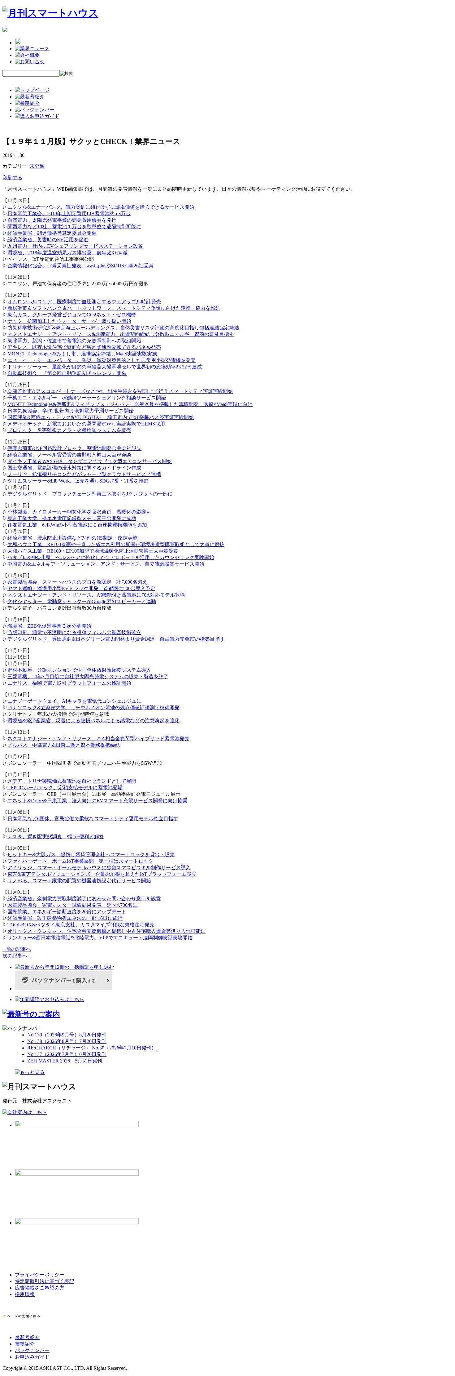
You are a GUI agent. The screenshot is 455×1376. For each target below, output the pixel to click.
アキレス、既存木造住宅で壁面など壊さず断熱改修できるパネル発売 (84, 347)
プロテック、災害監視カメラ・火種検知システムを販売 (69, 430)
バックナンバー (32, 1350)
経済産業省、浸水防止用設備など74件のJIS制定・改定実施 (72, 538)
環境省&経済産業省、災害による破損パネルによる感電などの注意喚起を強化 (93, 720)
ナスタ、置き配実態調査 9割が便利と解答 (55, 836)
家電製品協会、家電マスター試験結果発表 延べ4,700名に (72, 905)
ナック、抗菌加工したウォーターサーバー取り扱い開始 (69, 321)
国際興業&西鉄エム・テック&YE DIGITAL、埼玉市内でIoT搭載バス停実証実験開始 (100, 417)
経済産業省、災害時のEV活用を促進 (48, 239)
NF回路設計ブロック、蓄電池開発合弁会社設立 (88, 448)
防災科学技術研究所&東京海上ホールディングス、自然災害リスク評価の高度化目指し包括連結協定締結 (123, 327)
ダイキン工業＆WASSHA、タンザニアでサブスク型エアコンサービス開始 (89, 461)
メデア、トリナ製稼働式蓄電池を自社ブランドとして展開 (71, 781)
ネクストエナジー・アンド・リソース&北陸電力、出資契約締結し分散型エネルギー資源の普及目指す (120, 334)
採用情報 (25, 1294)
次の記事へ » (16, 955)
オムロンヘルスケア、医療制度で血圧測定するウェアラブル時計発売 (84, 301)
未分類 (37, 166)
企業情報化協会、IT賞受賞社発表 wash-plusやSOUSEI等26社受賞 (80, 265)
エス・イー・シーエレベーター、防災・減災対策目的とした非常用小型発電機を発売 (101, 360)
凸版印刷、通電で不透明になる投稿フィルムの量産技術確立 (74, 632)
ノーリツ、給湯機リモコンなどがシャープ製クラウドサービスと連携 (84, 474)
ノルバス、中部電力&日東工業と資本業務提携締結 (63, 745)
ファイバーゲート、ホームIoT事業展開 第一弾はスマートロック (80, 861)
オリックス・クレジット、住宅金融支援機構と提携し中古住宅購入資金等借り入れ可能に (106, 931)
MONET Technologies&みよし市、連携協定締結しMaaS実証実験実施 (82, 353)
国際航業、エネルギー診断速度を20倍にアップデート (66, 911)
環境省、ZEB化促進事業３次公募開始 (49, 626)
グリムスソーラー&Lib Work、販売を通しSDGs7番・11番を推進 (78, 480)
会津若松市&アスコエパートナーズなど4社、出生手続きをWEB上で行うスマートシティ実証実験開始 (120, 391)
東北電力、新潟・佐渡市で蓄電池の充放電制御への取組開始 (74, 340)
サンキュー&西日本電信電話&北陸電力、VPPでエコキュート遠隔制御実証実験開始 (100, 937)
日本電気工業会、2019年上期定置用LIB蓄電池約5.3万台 (69, 213)
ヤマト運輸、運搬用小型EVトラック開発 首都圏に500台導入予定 (81, 588)
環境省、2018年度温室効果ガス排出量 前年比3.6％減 (67, 252)
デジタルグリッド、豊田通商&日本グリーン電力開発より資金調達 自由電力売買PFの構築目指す (116, 639)
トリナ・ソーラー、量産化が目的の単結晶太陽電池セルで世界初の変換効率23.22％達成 (104, 366)
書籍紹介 (25, 1344)
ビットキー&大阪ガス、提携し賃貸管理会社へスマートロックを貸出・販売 (91, 854)
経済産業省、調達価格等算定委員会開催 (52, 233)
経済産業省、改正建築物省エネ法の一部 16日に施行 (65, 918)
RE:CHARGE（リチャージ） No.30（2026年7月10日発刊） (91, 1047)
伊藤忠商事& (21, 448)
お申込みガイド (32, 1357)
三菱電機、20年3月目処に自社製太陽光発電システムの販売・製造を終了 (87, 676)
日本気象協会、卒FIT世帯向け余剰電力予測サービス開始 (70, 410)
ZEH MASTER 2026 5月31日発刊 (64, 1060)
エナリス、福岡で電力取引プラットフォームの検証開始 (69, 683)
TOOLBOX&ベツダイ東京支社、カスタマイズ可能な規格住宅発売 (80, 924)
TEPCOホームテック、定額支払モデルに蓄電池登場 (65, 787)
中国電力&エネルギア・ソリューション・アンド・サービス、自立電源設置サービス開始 (105, 564)
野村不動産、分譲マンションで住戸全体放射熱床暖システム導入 (79, 670)
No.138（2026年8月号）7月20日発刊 (66, 1041)
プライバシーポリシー (39, 1274)
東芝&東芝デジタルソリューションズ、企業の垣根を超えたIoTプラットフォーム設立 (102, 874)
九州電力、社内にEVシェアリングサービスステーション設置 (75, 246)
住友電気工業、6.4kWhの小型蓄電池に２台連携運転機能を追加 (77, 525)
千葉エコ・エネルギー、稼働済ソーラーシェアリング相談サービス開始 (86, 397)
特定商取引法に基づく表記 (44, 1281)
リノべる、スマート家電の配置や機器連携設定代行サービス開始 (79, 880)
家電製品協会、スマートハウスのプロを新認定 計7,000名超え (77, 582)
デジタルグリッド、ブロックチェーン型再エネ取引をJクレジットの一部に (90, 494)
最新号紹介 (27, 1337)
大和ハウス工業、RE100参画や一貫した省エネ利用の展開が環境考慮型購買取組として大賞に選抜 (115, 544)
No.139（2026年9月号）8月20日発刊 (66, 1034)
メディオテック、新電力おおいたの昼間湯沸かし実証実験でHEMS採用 (86, 423)
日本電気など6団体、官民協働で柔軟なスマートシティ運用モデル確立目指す (92, 818)
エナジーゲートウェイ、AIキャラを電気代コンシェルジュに (74, 701)
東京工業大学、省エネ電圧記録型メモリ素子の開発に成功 (71, 518)
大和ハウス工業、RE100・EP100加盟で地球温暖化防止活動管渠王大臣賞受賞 (92, 551)
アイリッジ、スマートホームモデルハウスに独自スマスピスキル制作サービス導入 (99, 867)
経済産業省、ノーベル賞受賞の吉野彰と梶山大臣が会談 (69, 454)
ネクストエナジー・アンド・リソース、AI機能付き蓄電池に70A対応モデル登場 (96, 595)
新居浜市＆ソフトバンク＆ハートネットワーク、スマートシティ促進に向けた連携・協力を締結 (113, 308)
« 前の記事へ (16, 949)
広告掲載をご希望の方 (39, 1287)
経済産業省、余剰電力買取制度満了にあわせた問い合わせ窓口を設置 (84, 898)
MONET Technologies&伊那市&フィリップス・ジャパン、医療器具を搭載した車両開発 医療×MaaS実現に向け (130, 404)
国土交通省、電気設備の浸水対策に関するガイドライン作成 (74, 467)
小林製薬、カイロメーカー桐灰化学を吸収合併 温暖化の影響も (79, 511)
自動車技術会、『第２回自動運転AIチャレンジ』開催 (67, 373)
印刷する (12, 177)
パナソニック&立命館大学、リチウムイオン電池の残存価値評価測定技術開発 (93, 707)
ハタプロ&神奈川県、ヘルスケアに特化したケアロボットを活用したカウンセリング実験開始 (110, 557)
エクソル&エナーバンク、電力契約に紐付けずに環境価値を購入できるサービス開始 (100, 207)
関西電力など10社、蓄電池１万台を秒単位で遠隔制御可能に (74, 226)
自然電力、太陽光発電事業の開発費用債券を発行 (61, 220)
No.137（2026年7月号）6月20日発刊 (66, 1054)
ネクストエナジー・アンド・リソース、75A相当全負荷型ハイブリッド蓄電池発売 (98, 738)
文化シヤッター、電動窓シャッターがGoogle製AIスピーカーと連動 (81, 601)
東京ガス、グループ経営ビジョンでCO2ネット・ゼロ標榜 (71, 314)
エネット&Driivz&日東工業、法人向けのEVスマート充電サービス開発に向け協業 (97, 800)
